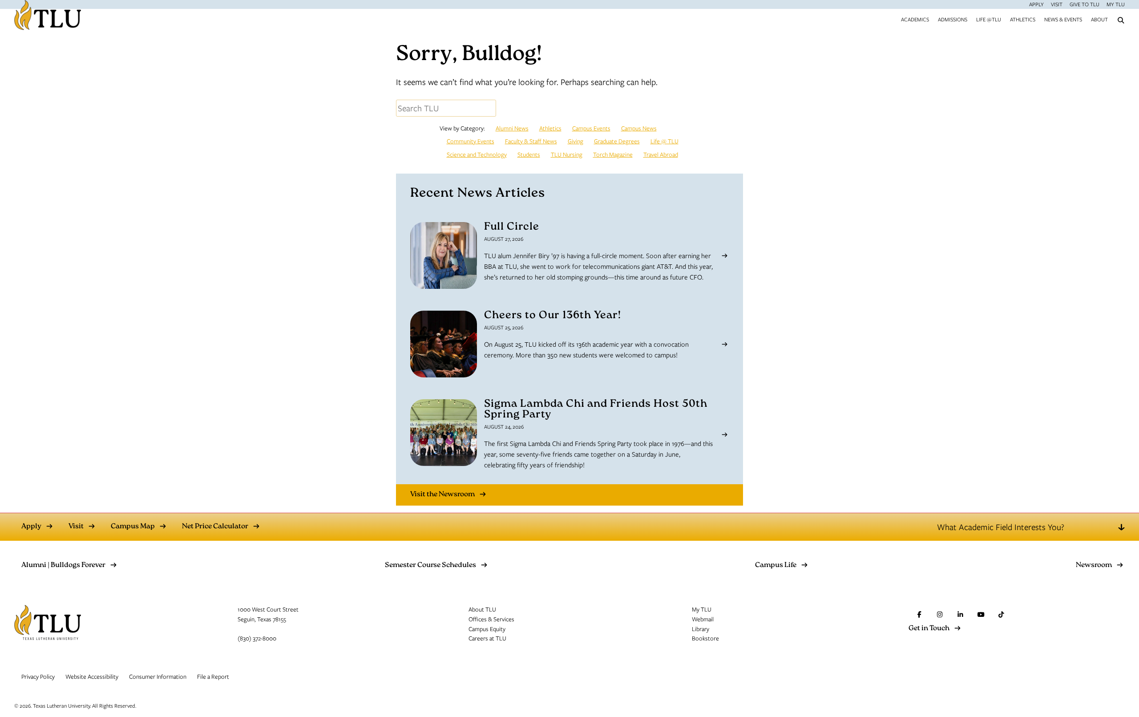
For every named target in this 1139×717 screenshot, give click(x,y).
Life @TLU (988, 19)
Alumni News (512, 128)
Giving (575, 141)
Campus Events (591, 128)
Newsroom (1094, 565)
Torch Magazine (613, 154)
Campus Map (133, 527)
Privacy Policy (38, 676)
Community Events (470, 141)
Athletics (1022, 19)
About (1099, 19)
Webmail (703, 619)
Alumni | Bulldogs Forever (63, 565)
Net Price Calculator (215, 527)
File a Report (213, 676)
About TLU (482, 609)
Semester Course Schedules (430, 565)
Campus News (639, 128)
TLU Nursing (566, 154)
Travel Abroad (660, 154)
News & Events (1063, 19)
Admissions (952, 19)
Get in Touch (929, 628)
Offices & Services (491, 619)
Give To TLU (1084, 4)
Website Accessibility (91, 676)
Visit (1056, 4)
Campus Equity (487, 629)
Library (700, 629)
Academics (915, 19)
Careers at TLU (487, 638)
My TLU (1116, 4)
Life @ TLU (664, 141)
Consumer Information (157, 676)
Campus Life (775, 565)
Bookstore (705, 638)
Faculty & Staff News (531, 141)
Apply (1036, 4)
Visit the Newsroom (442, 495)
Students (528, 154)
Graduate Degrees (617, 141)
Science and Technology (477, 154)
